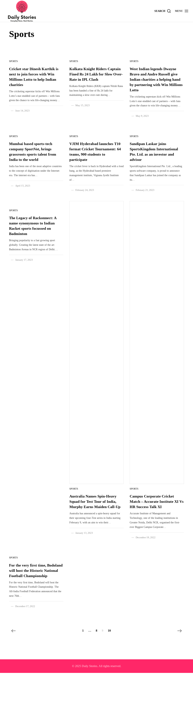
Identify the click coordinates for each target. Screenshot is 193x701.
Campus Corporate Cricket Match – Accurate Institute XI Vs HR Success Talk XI (157, 501)
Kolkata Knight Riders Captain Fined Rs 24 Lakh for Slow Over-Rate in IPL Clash (96, 74)
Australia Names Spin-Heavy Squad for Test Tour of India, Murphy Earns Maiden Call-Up (94, 501)
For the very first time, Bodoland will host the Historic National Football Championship (36, 570)
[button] (181, 11)
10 (109, 630)
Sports (13, 61)
